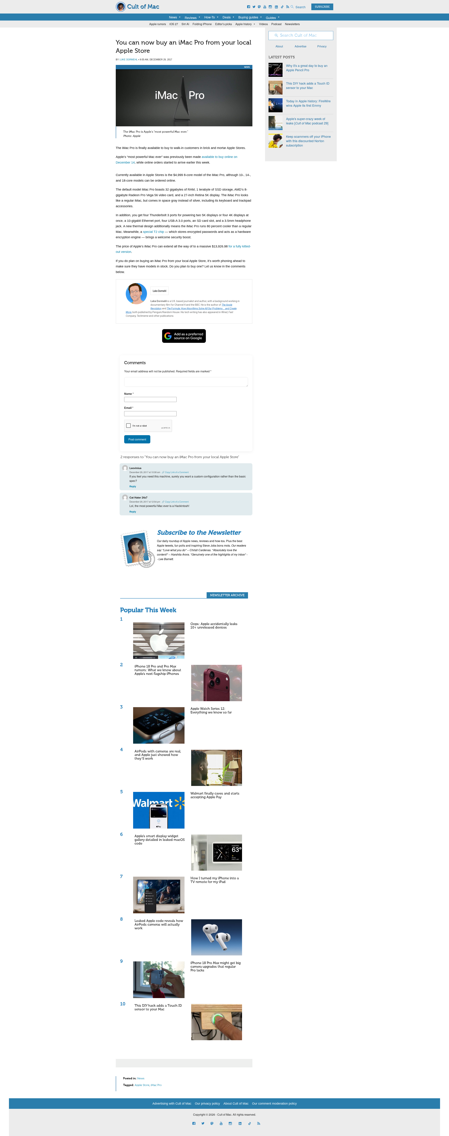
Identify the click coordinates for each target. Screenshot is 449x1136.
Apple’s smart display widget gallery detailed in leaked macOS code (160, 840)
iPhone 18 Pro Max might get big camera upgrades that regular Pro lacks (215, 966)
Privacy (322, 46)
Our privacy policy (207, 1103)
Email (128, 408)
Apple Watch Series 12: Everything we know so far (211, 710)
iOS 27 (173, 24)
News (173, 17)
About (279, 46)
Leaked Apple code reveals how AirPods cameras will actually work (159, 924)
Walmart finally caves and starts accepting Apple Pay (214, 795)
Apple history (243, 24)
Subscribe (322, 7)
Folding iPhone (202, 24)
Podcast (276, 24)
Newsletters (292, 24)
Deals (227, 17)
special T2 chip (153, 232)
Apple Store (142, 1085)
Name (129, 394)
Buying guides (248, 17)
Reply (132, 486)
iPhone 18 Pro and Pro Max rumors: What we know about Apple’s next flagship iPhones (158, 670)
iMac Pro (156, 1085)
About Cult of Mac (236, 1103)
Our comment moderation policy (274, 1103)
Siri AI (185, 24)
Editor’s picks (223, 24)
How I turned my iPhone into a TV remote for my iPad (214, 880)
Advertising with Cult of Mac (171, 1103)
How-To (209, 17)
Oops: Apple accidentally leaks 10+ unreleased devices (213, 625)
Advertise (300, 46)
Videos (263, 24)
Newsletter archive (227, 595)
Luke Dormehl (129, 59)
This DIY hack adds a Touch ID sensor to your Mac (158, 1007)
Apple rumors (157, 24)
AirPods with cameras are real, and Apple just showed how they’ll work (158, 755)
